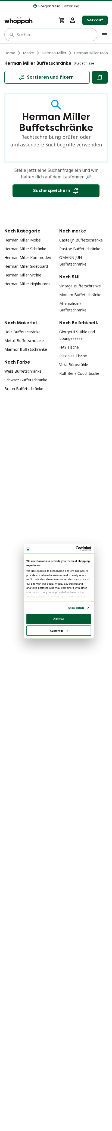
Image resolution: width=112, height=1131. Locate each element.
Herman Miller (54, 52)
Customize (56, 630)
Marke (28, 52)
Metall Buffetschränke (24, 340)
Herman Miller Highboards (27, 283)
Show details (76, 607)
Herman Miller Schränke (25, 248)
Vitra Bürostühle (73, 364)
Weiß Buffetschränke (23, 371)
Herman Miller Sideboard (26, 266)
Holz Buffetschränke (22, 331)
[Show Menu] (104, 34)
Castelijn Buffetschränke (81, 240)
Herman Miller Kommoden (27, 257)
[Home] (28, 20)
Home (9, 52)
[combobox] (55, 34)
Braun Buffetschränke (23, 388)
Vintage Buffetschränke (80, 285)
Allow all (58, 618)
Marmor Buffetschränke (25, 349)
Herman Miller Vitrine (22, 275)
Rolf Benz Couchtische (79, 373)
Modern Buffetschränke (80, 294)
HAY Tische (69, 347)
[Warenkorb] (61, 20)
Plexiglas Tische (73, 355)
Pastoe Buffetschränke (79, 248)
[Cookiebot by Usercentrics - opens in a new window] (75, 548)
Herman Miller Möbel (92, 52)
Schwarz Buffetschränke (25, 379)
